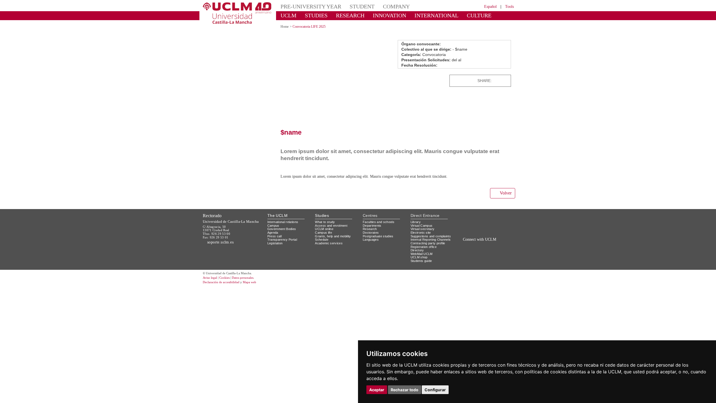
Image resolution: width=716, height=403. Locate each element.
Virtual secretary (423, 229)
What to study (325, 222)
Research (370, 229)
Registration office (424, 247)
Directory (417, 250)
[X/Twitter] (475, 252)
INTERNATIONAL (436, 15)
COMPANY (396, 6)
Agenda (272, 232)
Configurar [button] (435, 389)
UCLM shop (419, 257)
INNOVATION (389, 15)
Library (416, 222)
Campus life (323, 232)
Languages (371, 239)
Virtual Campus (422, 225)
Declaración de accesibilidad (221, 282)
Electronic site (421, 232)
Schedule (321, 239)
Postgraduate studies (378, 236)
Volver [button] (506, 193)
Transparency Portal (282, 239)
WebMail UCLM (422, 254)
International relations (282, 222)
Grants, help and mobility (333, 236)
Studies (322, 215)
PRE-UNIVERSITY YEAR (311, 6)
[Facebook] (498, 81)
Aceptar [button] (376, 389)
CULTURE (479, 15)
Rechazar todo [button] (404, 389)
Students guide (421, 261)
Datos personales (242, 277)
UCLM (288, 15)
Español (490, 6)
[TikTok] (468, 252)
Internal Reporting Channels (431, 239)
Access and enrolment (331, 225)
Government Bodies (281, 229)
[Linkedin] (505, 81)
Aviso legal (210, 277)
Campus (273, 225)
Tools (509, 6)
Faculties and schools (378, 222)
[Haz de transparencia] (471, 223)
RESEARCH (350, 15)
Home (285, 27)
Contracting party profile (428, 243)
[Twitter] (492, 81)
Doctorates (371, 232)
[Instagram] (460, 252)
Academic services (329, 243)
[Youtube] (499, 252)
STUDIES (316, 15)
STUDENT (362, 6)
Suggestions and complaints (431, 236)
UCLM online (324, 229)
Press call (274, 236)
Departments (372, 225)
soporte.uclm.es (220, 242)
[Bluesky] (487, 252)
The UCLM (277, 215)
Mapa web (249, 282)
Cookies (224, 277)
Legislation (275, 243)
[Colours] (496, 223)
